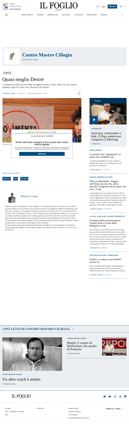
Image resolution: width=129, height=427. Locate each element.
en (125, 6)
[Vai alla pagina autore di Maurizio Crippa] (11, 196)
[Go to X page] (115, 397)
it (121, 6)
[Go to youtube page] (110, 397)
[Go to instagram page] (120, 397)
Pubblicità (40, 408)
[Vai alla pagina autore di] (12, 56)
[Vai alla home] (59, 6)
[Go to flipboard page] (126, 397)
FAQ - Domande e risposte (14, 411)
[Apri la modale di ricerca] (122, 14)
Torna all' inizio (113, 409)
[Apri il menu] (6, 14)
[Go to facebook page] (105, 397)
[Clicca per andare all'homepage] (21, 396)
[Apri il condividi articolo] (79, 93)
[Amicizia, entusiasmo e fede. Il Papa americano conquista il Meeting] (108, 114)
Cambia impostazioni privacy (78, 418)
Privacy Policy (73, 408)
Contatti (8, 408)
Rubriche (7, 73)
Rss (6, 415)
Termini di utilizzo (74, 411)
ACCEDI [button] (49, 136)
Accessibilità (72, 415)
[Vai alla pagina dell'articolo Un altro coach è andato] (32, 354)
